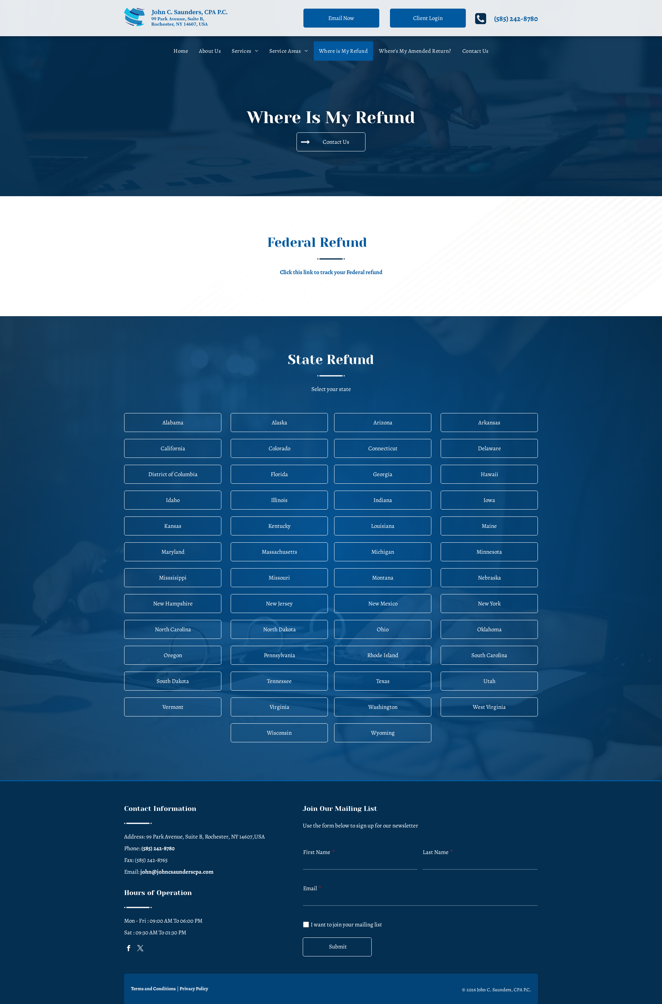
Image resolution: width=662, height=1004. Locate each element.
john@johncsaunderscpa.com (176, 872)
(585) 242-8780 (516, 18)
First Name (316, 852)
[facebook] (128, 949)
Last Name (436, 852)
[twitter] (140, 949)
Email (310, 888)
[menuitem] (180, 51)
